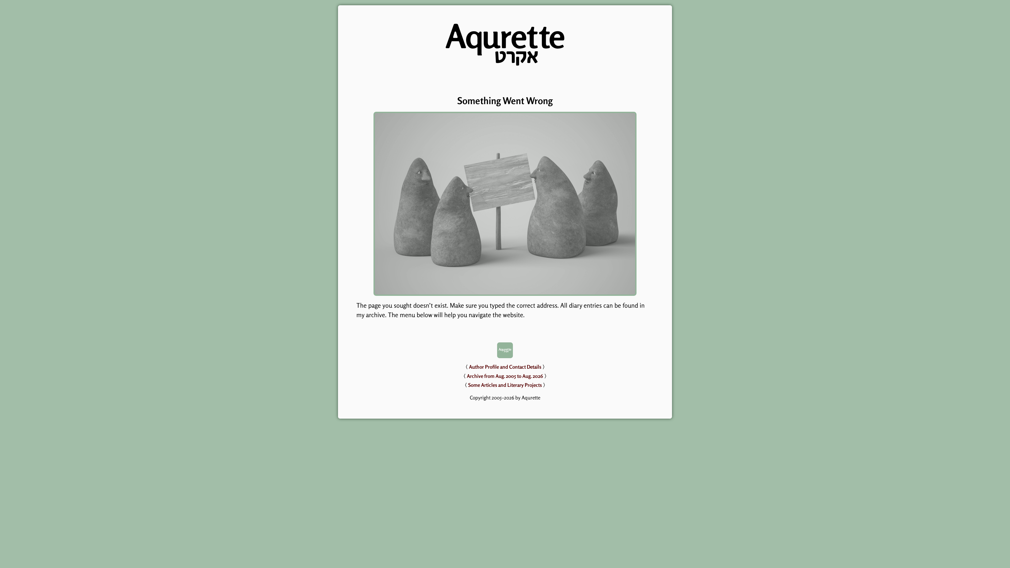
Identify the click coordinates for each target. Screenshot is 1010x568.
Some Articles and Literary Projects (505, 385)
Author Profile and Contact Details (505, 367)
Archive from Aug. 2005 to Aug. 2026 (505, 376)
